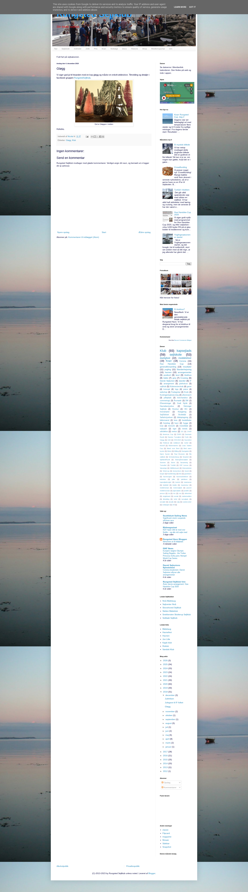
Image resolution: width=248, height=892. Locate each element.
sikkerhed (188, 493)
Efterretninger (165, 403)
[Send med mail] (92, 136)
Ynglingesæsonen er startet (182, 236)
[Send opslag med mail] (87, 136)
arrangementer (184, 372)
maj (167, 735)
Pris (95, 49)
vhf (173, 505)
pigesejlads (177, 491)
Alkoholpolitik (62, 866)
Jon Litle (166, 639)
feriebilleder (186, 420)
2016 (165, 755)
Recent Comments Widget (182, 340)
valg (178, 502)
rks (174, 493)
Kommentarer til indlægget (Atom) (83, 237)
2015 (165, 759)
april (167, 739)
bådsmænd (164, 420)
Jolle (88, 49)
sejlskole (176, 354)
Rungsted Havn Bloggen (175, 539)
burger (162, 474)
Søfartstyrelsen (166, 417)
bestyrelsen (177, 471)
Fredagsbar (175, 392)
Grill (169, 440)
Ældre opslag (144, 232)
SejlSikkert (164, 415)
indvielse (163, 479)
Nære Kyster (165, 454)
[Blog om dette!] (94, 136)
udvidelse (164, 431)
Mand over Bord (173, 448)
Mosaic (165, 840)
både (165, 378)
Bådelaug (166, 629)
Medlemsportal (158, 49)
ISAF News (168, 548)
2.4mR (189, 431)
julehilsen (184, 479)
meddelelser (184, 358)
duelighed (165, 358)
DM (186, 401)
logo (176, 389)
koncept (166, 389)
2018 (165, 692)
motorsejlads (177, 488)
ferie (175, 420)
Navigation (185, 451)
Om (170, 49)
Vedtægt (114, 49)
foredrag (166, 423)
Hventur (175, 409)
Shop (144, 49)
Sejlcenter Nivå (169, 604)
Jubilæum (176, 443)
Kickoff (162, 445)
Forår (187, 437)
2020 (165, 684)
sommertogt (165, 401)
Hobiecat (166, 443)
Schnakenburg (174, 457)
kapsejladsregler (165, 482)
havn (177, 423)
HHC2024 (177, 440)
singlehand (166, 496)
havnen (168, 372)
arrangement (169, 384)
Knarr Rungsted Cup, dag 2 (181, 115)
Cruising (184, 378)
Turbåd (173, 465)
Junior (186, 443)
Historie (134, 49)
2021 (165, 680)
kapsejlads (184, 350)
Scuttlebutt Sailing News (175, 516)
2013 (165, 767)
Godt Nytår (182, 403)
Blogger (151, 873)
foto (180, 474)
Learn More (180, 7)
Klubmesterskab (176, 387)
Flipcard (166, 833)
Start (104, 232)
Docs (124, 49)
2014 (165, 763)
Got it (192, 7)
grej (174, 378)
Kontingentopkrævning (169, 395)
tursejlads (185, 499)
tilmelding (166, 499)
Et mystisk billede (182, 144)
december (170, 695)
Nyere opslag (63, 232)
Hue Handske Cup (172, 364)
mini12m (171, 426)
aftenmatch (186, 395)
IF (190, 381)
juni (167, 731)
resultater (187, 367)
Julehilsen (169, 699)
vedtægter (165, 505)
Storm (173, 462)
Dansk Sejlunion (167, 381)
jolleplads (168, 398)
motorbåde (183, 426)
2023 (165, 672)
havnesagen (167, 476)
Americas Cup (168, 434)
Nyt (55, 49)
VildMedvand (174, 468)
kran (161, 426)
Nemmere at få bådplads (173, 542)
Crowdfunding (180, 167)
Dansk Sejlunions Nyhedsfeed (171, 566)
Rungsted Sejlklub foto (174, 582)
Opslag (166, 782)
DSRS (179, 434)
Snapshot (166, 847)
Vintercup (166, 471)
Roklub (165, 646)
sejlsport (163, 429)
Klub (74, 140)
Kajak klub (167, 642)
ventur (174, 431)
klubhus (187, 375)
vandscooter (187, 502)
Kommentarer (169, 787)
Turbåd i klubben (181, 190)
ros (180, 493)
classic (165, 830)
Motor (169, 451)
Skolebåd (182, 415)
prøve (185, 389)
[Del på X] (97, 136)
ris (169, 493)
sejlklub (163, 387)
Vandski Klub (168, 649)
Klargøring (182, 412)
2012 (165, 771)
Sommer (163, 462)
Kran (104, 49)
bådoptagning (182, 417)
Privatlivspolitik (133, 866)
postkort (167, 375)
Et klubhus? (179, 309)
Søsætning (184, 462)
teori (178, 375)
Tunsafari (163, 465)
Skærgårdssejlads (181, 460)
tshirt (175, 499)
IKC (186, 409)
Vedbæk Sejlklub (169, 618)
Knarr (169, 361)
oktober (169, 715)
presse (162, 493)
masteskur (184, 485)
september (170, 719)
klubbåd (165, 485)
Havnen (165, 636)
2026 (165, 660)
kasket (177, 482)
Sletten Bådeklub (170, 611)
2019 (165, 688)
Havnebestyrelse (167, 406)
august (168, 723)
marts (168, 743)
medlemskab (164, 488)
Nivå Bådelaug (169, 601)
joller (173, 479)
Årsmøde (177, 401)
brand (187, 471)
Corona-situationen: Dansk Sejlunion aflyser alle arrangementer (174, 572)
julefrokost (183, 384)
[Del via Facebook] (100, 136)
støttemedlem (186, 496)
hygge (185, 423)
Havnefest (187, 440)
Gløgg (68, 140)
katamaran (187, 482)
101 (182, 431)
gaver (189, 387)
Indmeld (77, 49)
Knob (186, 392)
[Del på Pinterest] (103, 136)
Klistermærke (173, 445)
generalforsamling (168, 367)
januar (168, 747)
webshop (163, 392)
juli (166, 727)
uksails (171, 502)
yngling (167, 369)
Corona (182, 361)
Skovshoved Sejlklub (171, 607)
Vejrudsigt (163, 468)
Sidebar (165, 843)
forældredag (171, 474)
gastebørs (187, 474)
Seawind (186, 457)
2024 (165, 668)
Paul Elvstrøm (179, 454)
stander (182, 381)
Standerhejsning (184, 369)
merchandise (182, 398)
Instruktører (164, 412)
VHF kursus (183, 465)
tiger (174, 429)
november (170, 711)
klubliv (175, 485)
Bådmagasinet (170, 527)
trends (184, 429)
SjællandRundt (165, 460)
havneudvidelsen (182, 476)
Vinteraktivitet (186, 468)
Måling (176, 451)
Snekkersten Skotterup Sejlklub (176, 614)
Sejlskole (66, 49)
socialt (176, 496)
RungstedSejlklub (82, 78)
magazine (166, 837)
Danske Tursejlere (174, 437)
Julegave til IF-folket (174, 702)
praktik (186, 491)
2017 (165, 752)
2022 (165, 676)
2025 (165, 664)
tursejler (162, 502)
